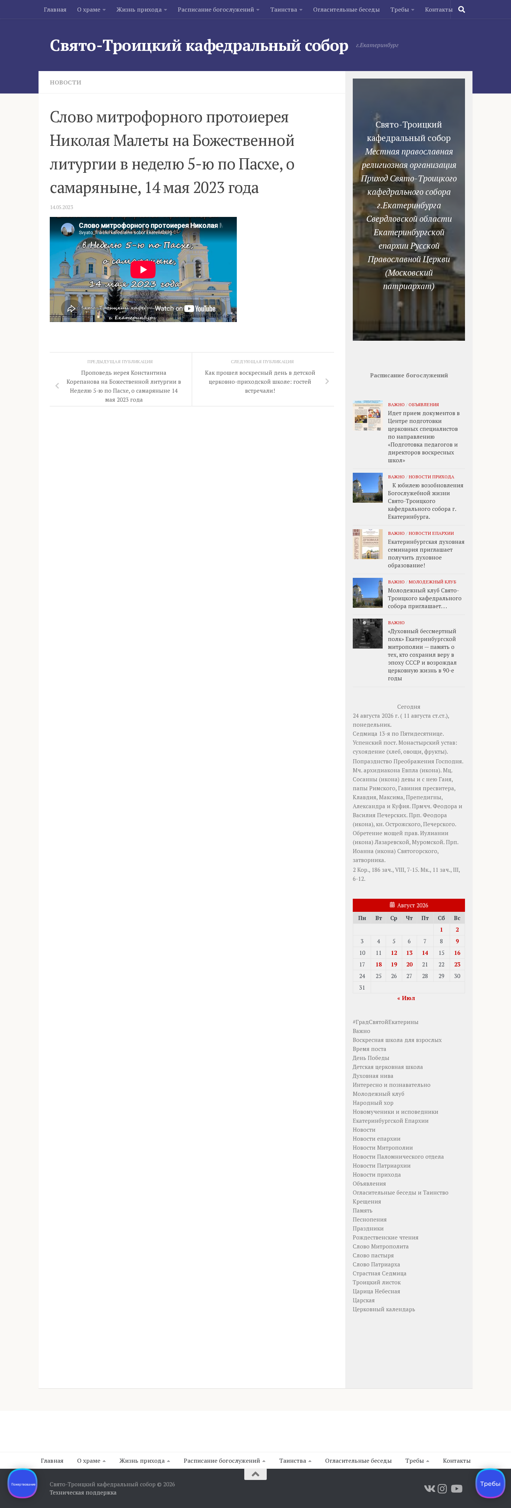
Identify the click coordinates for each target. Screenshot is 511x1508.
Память (363, 1210)
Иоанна (363, 851)
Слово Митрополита (381, 1246)
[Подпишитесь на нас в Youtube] (456, 1489)
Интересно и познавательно (392, 1084)
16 (457, 952)
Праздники (368, 1228)
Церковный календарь (384, 1309)
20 (409, 964)
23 (457, 964)
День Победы (371, 1057)
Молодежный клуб (432, 582)
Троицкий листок (377, 1282)
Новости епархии (431, 533)
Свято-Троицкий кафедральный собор (199, 44)
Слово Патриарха (376, 1264)
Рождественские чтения (386, 1237)
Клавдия (364, 797)
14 (425, 952)
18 (379, 964)
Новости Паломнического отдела (398, 1156)
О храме (88, 9)
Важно (396, 404)
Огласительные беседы (346, 9)
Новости (65, 82)
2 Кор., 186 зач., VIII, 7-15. (386, 869)
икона (430, 770)
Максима (391, 797)
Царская (364, 1300)
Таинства (283, 9)
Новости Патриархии (382, 1165)
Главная (55, 9)
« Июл (406, 998)
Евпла (410, 770)
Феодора (445, 806)
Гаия (445, 779)
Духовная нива (373, 1075)
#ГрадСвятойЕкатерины (386, 1022)
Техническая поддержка (83, 1492)
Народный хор (373, 1102)
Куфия (400, 806)
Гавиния (409, 788)
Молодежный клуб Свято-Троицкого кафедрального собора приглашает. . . (425, 598)
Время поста (369, 1048)
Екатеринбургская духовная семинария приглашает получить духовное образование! (426, 553)
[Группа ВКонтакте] (429, 1489)
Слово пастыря (373, 1255)
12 (394, 952)
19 (394, 964)
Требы (399, 9)
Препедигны (423, 797)
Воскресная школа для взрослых (397, 1039)
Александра (369, 806)
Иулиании (434, 833)
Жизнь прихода (139, 9)
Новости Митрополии (383, 1147)
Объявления (424, 404)
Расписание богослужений (216, 9)
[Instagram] (442, 1489)
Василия (364, 815)
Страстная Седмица (380, 1273)
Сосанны (365, 779)
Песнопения (370, 1219)
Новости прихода (431, 476)
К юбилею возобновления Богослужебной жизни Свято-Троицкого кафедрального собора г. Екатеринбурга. (425, 500)
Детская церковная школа (388, 1066)
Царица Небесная (376, 1291)
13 (409, 952)
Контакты (439, 9)
